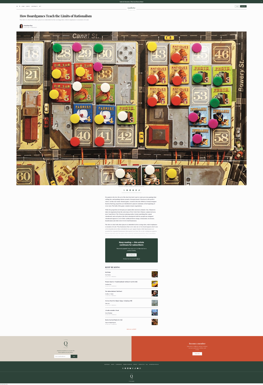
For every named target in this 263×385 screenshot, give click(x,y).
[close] (261, 2)
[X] (123, 368)
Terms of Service (127, 364)
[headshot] (21, 26)
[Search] (19, 6)
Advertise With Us (154, 364)
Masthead (107, 364)
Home (23, 6)
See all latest (131, 329)
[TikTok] (135, 368)
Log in (237, 6)
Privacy (135, 364)
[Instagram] (140, 368)
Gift (40, 6)
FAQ (147, 364)
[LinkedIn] (128, 368)
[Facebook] (125, 368)
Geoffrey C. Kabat (109, 294)
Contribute (34, 6)
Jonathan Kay (28, 25)
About (112, 364)
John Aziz (107, 303)
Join (74, 356)
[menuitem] (23, 6)
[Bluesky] (130, 368)
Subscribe (243, 6)
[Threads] (133, 368)
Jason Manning (108, 313)
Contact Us (141, 364)
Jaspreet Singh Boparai (110, 322)
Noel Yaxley (108, 274)
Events (28, 6)
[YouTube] (137, 368)
